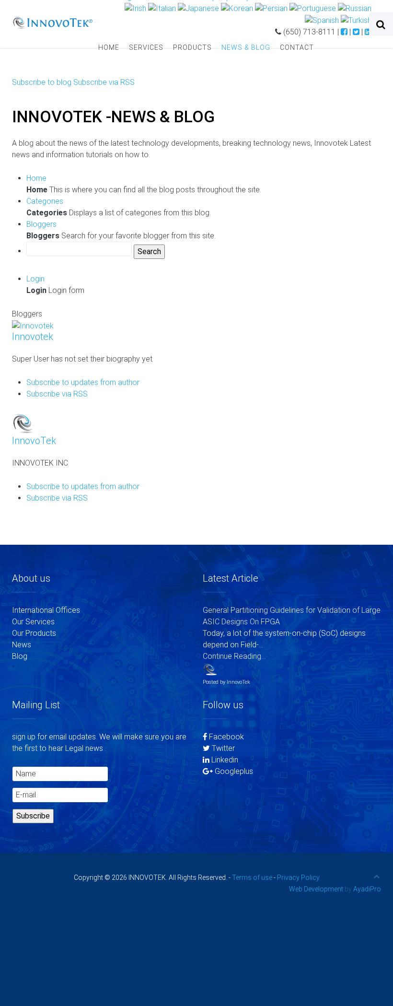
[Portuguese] (312, 8)
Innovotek (32, 336)
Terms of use (252, 877)
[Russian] (354, 8)
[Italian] (162, 8)
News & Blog (245, 47)
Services (146, 47)
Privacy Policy (298, 877)
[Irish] (135, 8)
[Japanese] (198, 8)
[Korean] (237, 8)
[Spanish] (322, 20)
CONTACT (297, 47)
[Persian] (271, 8)
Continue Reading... (234, 656)
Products (192, 47)
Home (108, 47)
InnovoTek (34, 440)
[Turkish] (356, 20)
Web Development (316, 889)
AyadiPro (367, 889)
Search (149, 251)
